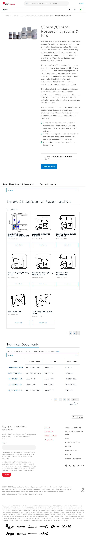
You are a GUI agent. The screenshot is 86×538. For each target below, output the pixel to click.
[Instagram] (70, 466)
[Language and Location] (80, 9)
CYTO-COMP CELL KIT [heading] (16, 373)
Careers (47, 427)
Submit (6, 475)
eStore (81, 3)
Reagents (15, 15)
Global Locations (51, 436)
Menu (7, 9)
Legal (67, 438)
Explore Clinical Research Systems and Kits (18, 184)
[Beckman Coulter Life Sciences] (9, 3)
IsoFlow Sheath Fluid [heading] (15, 367)
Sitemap (68, 454)
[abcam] (21, 527)
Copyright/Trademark (73, 427)
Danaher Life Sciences (73, 458)
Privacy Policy (26, 464)
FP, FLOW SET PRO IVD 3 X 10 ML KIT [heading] (21, 379)
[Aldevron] (32, 527)
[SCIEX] (44, 534)
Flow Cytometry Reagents (29, 15)
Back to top (78, 417)
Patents (68, 446)
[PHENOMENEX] (32, 534)
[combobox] (46, 3)
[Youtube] (82, 466)
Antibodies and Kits (46, 15)
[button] (27, 3)
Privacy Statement (72, 450)
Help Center (49, 440)
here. (58, 352)
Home (7, 15)
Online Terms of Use (72, 442)
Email (4, 443)
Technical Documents (48, 184)
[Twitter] (78, 466)
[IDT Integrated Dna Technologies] (66, 527)
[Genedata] (44, 527)
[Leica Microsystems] (10, 534)
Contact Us (49, 431)
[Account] (75, 9)
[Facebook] (66, 466)
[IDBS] (55, 527)
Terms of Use (6, 466)
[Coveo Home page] (73, 404)
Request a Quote (49, 166)
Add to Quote (18, 245)
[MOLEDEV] (21, 534)
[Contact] (69, 9)
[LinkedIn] (74, 466)
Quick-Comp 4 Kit (14, 312)
